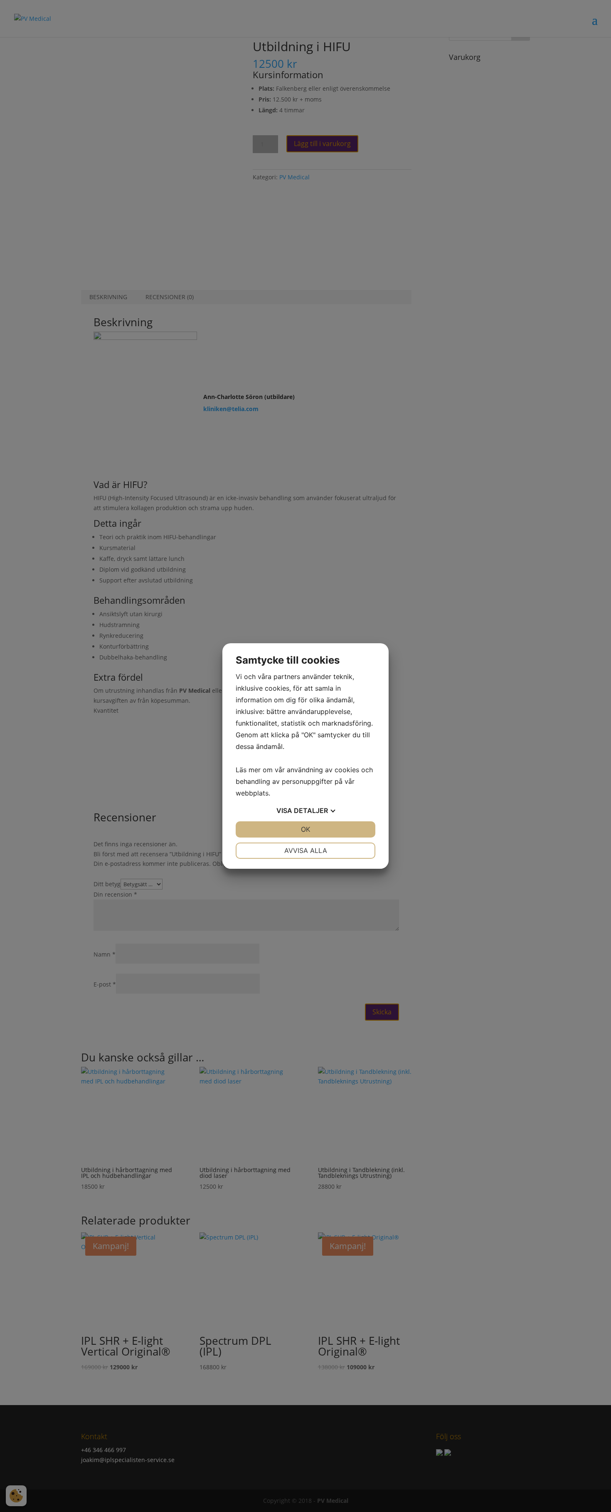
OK (305, 829)
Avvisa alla (305, 850)
